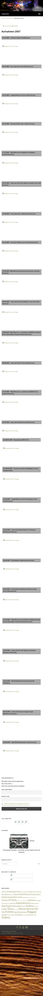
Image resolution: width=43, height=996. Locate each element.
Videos (6, 917)
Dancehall (18, 894)
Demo (27, 894)
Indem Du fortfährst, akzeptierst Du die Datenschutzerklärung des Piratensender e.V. (16, 804)
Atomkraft (25, 892)
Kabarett (6, 903)
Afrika (4, 892)
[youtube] (23, 926)
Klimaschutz (35, 903)
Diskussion (35, 894)
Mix (3, 912)
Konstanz (7, 905)
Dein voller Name (7, 789)
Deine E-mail (5, 796)
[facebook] (17, 926)
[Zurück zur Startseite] (21, 5)
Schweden (11, 915)
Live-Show (8, 908)
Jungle (38, 900)
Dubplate (25, 897)
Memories (10, 18)
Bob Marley (37, 892)
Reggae (31, 911)
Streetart (30, 915)
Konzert (17, 905)
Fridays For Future (22, 900)
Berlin (30, 892)
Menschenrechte (28, 908)
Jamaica (31, 900)
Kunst (36, 906)
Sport (24, 915)
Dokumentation (10, 897)
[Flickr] (26, 822)
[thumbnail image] (10, 46)
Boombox (6, 894)
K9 (2, 903)
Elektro (34, 897)
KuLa (24, 906)
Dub (20, 897)
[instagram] (19, 822)
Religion (5, 915)
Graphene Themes (17, 933)
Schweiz (19, 914)
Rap (15, 912)
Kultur (30, 905)
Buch (11, 894)
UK (35, 915)
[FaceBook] (16, 822)
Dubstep (30, 897)
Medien (16, 909)
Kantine (13, 903)
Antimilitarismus (14, 891)
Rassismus (22, 912)
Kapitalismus (23, 903)
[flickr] (27, 926)
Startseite (4, 18)
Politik (9, 911)
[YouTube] (23, 822)
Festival (5, 900)
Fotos (13, 900)
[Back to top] (38, 991)
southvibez (5, 14)
